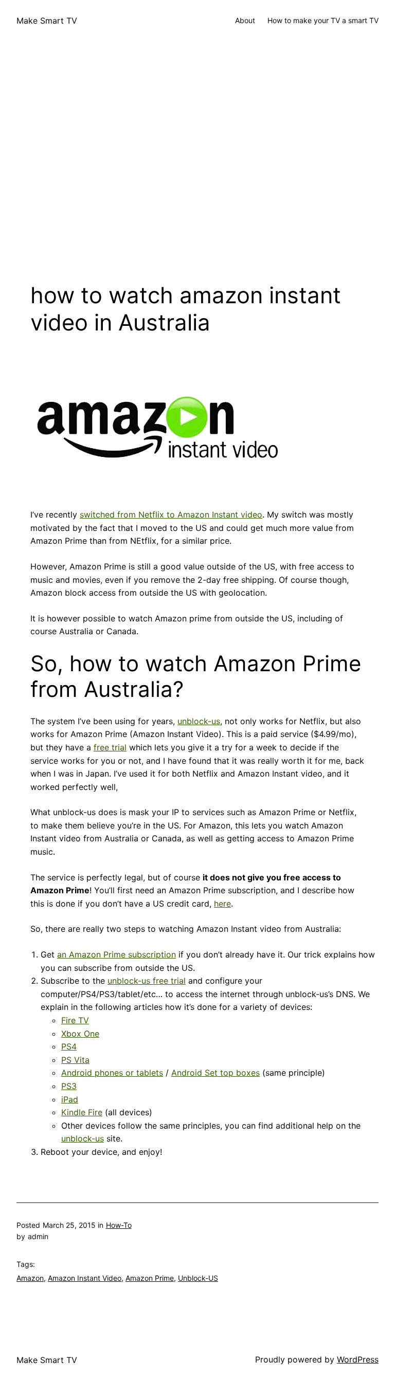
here (222, 903)
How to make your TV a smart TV (323, 20)
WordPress (358, 1359)
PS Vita (75, 1060)
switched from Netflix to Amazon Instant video (171, 514)
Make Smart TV (46, 20)
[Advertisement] (197, 179)
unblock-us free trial (146, 980)
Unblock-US (198, 1278)
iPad (69, 1099)
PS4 (69, 1046)
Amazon (30, 1278)
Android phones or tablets (112, 1072)
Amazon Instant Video (84, 1278)
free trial (110, 747)
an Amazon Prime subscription (116, 954)
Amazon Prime (149, 1278)
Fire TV (75, 1020)
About (245, 20)
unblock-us (198, 721)
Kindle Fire (81, 1112)
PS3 (69, 1086)
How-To (119, 1225)
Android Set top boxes (215, 1072)
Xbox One (80, 1033)
